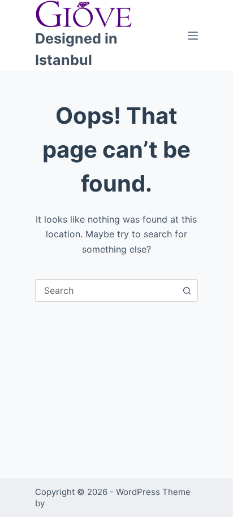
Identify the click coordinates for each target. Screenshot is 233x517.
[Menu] (193, 36)
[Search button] (186, 290)
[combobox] (106, 290)
